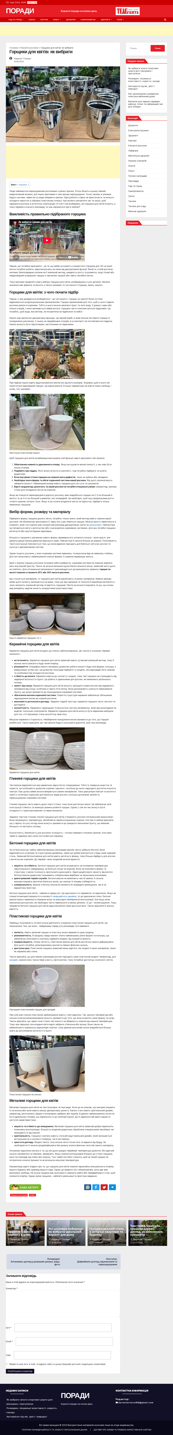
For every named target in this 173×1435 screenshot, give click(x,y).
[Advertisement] (70, 30)
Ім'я (8, 1327)
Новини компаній (137, 161)
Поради (20, 11)
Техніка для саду (137, 206)
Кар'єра (132, 140)
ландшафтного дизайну (64, 896)
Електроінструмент (138, 130)
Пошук (158, 48)
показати (23, 185)
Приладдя (133, 181)
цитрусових (95, 525)
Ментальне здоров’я (138, 155)
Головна (13, 48)
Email (9, 1341)
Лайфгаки (133, 150)
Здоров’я (106, 20)
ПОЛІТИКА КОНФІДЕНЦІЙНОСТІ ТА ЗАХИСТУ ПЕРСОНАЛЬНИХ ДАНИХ (55, 1430)
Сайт (8, 1355)
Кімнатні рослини (29, 48)
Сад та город (15, 20)
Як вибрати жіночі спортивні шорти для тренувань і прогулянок (143, 71)
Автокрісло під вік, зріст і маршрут (27, 1416)
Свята (131, 196)
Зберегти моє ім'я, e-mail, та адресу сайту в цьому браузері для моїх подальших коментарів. (57, 1364)
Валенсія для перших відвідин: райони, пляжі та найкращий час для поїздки (145, 104)
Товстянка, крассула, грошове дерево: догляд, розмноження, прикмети (146, 1230)
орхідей (13, 960)
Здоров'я (133, 135)
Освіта (32, 20)
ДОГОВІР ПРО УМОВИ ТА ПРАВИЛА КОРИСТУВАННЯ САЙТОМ (122, 1430)
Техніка (132, 201)
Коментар (12, 1288)
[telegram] (112, 1187)
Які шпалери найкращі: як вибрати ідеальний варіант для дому (65, 1231)
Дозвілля (70, 20)
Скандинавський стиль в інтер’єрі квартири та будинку (106, 1231)
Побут (56, 20)
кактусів (79, 483)
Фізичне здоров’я (137, 211)
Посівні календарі (137, 176)
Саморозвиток (88, 20)
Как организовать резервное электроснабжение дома (143, 95)
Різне (120, 20)
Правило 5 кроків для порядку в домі (23, 1233)
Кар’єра (44, 20)
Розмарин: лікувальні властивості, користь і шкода (144, 79)
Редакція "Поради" (22, 58)
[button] (165, 19)
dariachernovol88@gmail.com (135, 1402)
